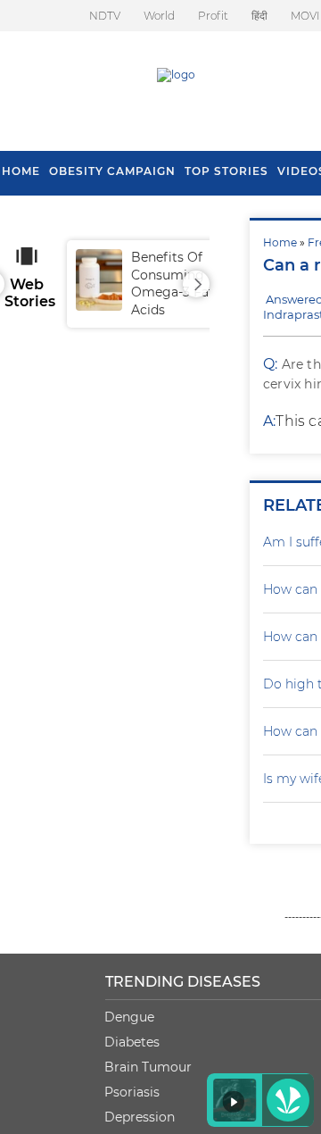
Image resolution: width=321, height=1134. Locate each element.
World (159, 15)
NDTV (104, 15)
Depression (139, 1117)
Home (280, 242)
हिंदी (259, 15)
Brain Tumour (148, 1067)
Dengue (129, 1017)
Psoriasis (132, 1092)
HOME (21, 171)
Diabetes (132, 1042)
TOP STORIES (226, 171)
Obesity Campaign (112, 171)
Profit (213, 15)
